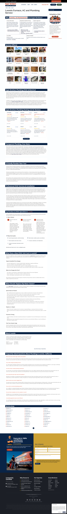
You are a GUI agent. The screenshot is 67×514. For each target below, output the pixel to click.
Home (7, 7)
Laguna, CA (46, 424)
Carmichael (50, 486)
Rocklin (49, 484)
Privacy (31, 501)
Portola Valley (34, 508)
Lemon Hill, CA (9, 426)
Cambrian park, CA (28, 411)
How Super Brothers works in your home (39, 31)
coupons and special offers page (17, 101)
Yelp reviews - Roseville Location (26, 33)
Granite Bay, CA (46, 423)
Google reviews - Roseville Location (25, 32)
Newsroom (26, 501)
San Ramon (23, 509)
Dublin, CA (8, 416)
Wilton (43, 509)
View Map (14, 39)
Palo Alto (49, 481)
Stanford (31, 509)
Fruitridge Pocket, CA (47, 421)
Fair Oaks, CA (9, 419)
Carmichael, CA (27, 413)
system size (33, 255)
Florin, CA (27, 419)
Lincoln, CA (27, 426)
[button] (55, 36)
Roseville (56, 481)
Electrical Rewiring (36, 488)
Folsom (56, 486)
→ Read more (8, 121)
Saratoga (29, 509)
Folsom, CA (46, 419)
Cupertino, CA (27, 414)
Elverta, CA (27, 418)
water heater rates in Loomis (16, 154)
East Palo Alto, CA (28, 416)
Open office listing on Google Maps (40, 348)
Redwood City (45, 508)
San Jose (15, 509)
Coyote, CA (8, 414)
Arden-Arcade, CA (9, 410)
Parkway (15, 508)
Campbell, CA (9, 413)
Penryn (24, 508)
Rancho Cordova (50, 482)
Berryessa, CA (9, 411)
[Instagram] (35, 500)
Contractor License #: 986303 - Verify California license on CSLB (13, 30)
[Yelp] (32, 500)
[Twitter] (27, 500)
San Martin (17, 509)
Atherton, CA (27, 410)
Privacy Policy (55, 462)
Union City (37, 509)
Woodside (48, 509)
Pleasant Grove (27, 508)
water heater (11, 286)
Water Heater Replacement (38, 481)
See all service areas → (51, 489)
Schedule (59, 4)
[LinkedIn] (40, 500)
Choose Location (13, 1)
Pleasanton (30, 508)
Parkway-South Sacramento (19, 508)
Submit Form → (38, 463)
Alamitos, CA (9, 408)
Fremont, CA (27, 421)
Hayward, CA (9, 424)
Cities (9, 7)
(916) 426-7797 (9, 39)
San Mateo (20, 509)
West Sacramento (40, 509)
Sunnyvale (34, 509)
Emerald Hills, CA (47, 418)
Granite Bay (50, 485)
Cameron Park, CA (47, 411)
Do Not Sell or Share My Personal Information (37, 501)
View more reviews (26, 138)
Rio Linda (49, 508)
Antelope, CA (46, 408)
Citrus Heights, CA (47, 413)
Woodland (46, 509)
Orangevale (10, 508)
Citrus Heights (57, 482)
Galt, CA (8, 423)
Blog (28, 501)
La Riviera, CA (27, 424)
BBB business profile (24, 29)
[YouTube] (37, 500)
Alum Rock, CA (27, 408)
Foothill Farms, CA (10, 421)
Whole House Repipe (37, 483)
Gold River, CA (27, 423)
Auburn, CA (46, 410)
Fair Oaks (56, 485)
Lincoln (56, 484)
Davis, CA (45, 414)
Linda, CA (45, 426)
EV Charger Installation (37, 486)
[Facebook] (30, 500)
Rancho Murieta (42, 508)
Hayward (49, 488)
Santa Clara (26, 509)
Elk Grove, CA (9, 418)
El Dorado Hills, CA (47, 416)
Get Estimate (53, 4)
